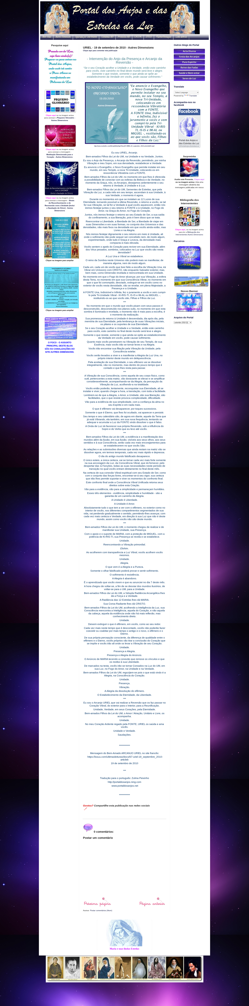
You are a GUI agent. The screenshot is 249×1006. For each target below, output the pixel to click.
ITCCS (149, 37)
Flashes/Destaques (163, 37)
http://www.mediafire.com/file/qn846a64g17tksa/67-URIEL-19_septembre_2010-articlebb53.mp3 (124, 146)
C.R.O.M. (137, 37)
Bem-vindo (46, 37)
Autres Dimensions (63, 37)
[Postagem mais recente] (97, 906)
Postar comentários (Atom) (101, 910)
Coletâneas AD (107, 37)
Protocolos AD (124, 37)
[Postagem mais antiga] (152, 906)
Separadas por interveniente (86, 37)
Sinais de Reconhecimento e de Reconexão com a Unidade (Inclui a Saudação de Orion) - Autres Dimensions (60, 205)
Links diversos (181, 37)
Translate (193, 96)
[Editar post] (85, 809)
